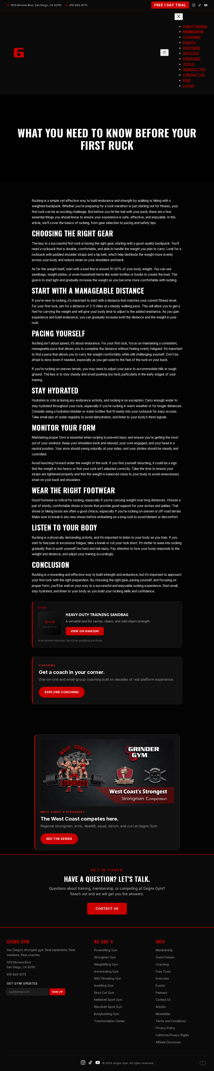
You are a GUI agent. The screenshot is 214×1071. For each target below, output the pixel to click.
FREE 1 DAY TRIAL (170, 5)
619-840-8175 (16, 974)
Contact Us (107, 909)
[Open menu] (164, 52)
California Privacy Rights (172, 1035)
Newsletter (163, 1014)
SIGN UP (57, 991)
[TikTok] (199, 5)
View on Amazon (85, 631)
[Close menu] (179, 16)
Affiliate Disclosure (168, 1042)
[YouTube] (205, 5)
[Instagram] (193, 5)
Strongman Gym (105, 957)
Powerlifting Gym (105, 950)
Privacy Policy (165, 1028)
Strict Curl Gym (104, 992)
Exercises (162, 978)
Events (160, 985)
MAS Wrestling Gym (107, 978)
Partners (161, 992)
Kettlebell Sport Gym (108, 999)
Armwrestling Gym (106, 971)
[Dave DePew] (202, 1063)
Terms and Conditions (171, 1021)
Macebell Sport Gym (108, 1006)
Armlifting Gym (103, 985)
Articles (161, 1006)
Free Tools (163, 971)
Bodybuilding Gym (106, 1014)
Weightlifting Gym (106, 964)
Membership (164, 950)
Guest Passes (165, 957)
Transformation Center (109, 1021)
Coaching (162, 964)
